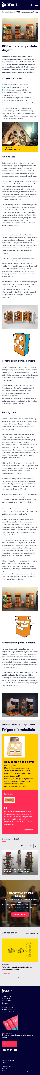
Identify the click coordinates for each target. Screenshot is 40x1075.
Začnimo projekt (20, 914)
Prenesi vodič (8, 1044)
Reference (12, 12)
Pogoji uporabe (6, 1066)
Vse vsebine (31, 933)
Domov (4, 12)
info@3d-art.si (13, 1012)
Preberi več (6, 973)
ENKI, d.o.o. (5, 1062)
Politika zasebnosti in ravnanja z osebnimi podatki (17, 1071)
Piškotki (4, 1068)
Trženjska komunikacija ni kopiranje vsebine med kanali (17, 968)
